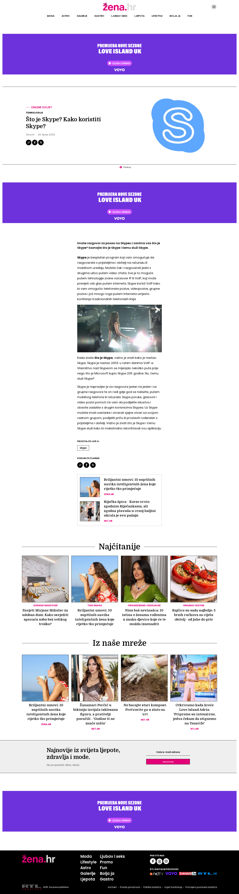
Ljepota (139, 16)
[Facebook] (35, 145)
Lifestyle (157, 16)
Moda (50, 16)
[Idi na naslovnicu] (119, 10)
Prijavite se (168, 761)
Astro (66, 16)
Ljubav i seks (119, 16)
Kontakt (112, 887)
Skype (83, 448)
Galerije (82, 16)
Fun (190, 16)
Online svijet (41, 107)
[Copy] (29, 145)
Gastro (99, 16)
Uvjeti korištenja (173, 887)
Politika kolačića (152, 887)
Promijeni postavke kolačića (201, 887)
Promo (106, 862)
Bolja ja (175, 16)
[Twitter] (41, 145)
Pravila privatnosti (130, 887)
